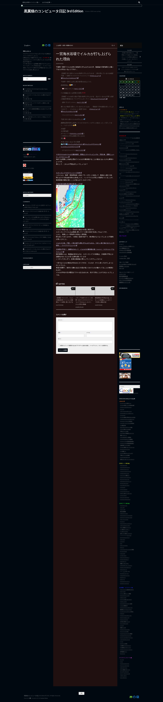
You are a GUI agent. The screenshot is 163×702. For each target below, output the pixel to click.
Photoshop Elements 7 (124, 557)
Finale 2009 (122, 553)
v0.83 (131, 165)
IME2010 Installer (124, 513)
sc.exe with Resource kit (125, 639)
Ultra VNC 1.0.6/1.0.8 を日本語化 (127, 423)
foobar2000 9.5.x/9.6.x (125, 575)
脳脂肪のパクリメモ (124, 282)
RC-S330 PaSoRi (123, 551)
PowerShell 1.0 (123, 561)
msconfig (122, 625)
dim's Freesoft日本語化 (125, 280)
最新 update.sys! (123, 435)
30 (129, 95)
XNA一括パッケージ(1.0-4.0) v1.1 (133, 171)
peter (24, 221)
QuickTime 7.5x (123, 573)
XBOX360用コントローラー (126, 493)
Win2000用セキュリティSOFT (126, 453)
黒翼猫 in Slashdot (124, 266)
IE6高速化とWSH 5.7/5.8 (125, 647)
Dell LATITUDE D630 (124, 671)
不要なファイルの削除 (125, 455)
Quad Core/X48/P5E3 (124, 665)
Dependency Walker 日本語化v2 (132, 223)
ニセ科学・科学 (60, 45)
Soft (128, 535)
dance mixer (122, 539)
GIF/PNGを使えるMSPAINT (126, 599)
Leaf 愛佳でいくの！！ (125, 529)
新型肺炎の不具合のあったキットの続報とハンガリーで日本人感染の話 (103, 300)
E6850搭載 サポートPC (125, 669)
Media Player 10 (123, 569)
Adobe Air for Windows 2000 (126, 517)
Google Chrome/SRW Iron (125, 567)
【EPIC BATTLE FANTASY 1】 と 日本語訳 (36, 225)
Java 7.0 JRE (122, 509)
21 (123, 92)
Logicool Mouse (123, 495)
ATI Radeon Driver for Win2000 (132, 141)
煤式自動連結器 (123, 276)
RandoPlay (25, 227)
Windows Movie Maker (125, 629)
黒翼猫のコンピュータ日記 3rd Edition (53, 11)
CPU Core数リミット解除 (125, 593)
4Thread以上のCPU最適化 (125, 437)
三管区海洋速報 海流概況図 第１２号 (68, 184)
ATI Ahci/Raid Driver (124, 483)
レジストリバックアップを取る (126, 611)
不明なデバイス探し (124, 431)
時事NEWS (69, 45)
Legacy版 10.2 (122, 221)
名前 (60, 332)
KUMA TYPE (122, 274)
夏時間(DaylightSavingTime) (126, 609)
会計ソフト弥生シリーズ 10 (126, 533)
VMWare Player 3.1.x (124, 469)
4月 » (124, 97)
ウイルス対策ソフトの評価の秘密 (127, 405)
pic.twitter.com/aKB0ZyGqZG (69, 147)
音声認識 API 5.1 (123, 651)
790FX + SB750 (123, 675)
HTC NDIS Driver (123, 465)
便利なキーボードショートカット (127, 459)
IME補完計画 (123, 425)
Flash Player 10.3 (123, 505)
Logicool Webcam (123, 489)
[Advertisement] (129, 318)
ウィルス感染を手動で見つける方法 (127, 417)
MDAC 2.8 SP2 (123, 597)
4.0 (124, 579)
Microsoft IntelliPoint (124, 497)
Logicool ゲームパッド (124, 491)
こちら (133, 115)
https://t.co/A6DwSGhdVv (75, 144)
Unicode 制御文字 (124, 605)
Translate (135, 393)
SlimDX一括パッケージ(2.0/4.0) (132, 175)
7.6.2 (124, 571)
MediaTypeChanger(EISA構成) (126, 633)
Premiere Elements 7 (124, 559)
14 (123, 90)
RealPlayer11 (123, 577)
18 (135, 90)
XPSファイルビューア (124, 617)
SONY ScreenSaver (124, 545)
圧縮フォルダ (123, 627)
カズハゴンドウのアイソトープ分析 (68, 173)
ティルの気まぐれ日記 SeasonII (127, 264)
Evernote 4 (122, 521)
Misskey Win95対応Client (125, 403)
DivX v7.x (122, 547)
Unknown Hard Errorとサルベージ (127, 419)
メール (88, 332)
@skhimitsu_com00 (75, 133)
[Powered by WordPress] (30, 698)
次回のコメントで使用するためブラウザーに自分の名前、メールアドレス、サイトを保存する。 (84, 345)
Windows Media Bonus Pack (125, 615)
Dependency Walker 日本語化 (126, 421)
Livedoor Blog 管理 (124, 258)
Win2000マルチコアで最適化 (126, 439)
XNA (121, 591)
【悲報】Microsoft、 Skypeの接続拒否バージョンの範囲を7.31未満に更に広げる (64, 300)
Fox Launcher (122, 415)
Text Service (122, 653)
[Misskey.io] (43, 45)
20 (120, 92)
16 (129, 90)
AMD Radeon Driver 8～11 (125, 481)
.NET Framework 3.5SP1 (125, 525)
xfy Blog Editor (123, 555)
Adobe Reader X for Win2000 (126, 515)
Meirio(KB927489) (124, 623)
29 (126, 95)
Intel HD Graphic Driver (125, 467)
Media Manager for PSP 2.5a (126, 523)
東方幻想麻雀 (123, 511)
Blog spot (121, 268)
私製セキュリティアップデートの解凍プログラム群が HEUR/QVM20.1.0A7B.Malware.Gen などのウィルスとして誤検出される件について (129, 125)
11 (135, 87)
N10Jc (121, 661)
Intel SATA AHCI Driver (124, 485)
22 (126, 92)
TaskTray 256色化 (123, 643)
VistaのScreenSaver (124, 531)
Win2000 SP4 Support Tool (125, 635)
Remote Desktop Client (125, 449)
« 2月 (120, 97)
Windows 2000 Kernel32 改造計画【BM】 (36, 211)
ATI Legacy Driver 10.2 (124, 479)
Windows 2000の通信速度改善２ (127, 443)
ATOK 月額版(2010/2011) (125, 527)
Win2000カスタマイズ (125, 457)
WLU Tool (122, 409)
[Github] (46, 45)
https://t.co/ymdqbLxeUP (69, 78)
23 (129, 92)
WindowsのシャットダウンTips (126, 413)
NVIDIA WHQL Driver (124, 473)
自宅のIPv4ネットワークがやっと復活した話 (37, 103)
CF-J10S (122, 659)
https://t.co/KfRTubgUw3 (92, 144)
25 (135, 92)
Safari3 (121, 579)
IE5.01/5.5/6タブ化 (124, 631)
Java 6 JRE (122, 507)
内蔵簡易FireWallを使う (125, 445)
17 (132, 90)
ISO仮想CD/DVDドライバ (125, 645)
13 (120, 90)
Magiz (33, 207)
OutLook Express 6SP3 (125, 595)
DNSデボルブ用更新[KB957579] (127, 433)
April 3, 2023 (78, 88)
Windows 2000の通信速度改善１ (127, 441)
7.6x (128, 573)
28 (123, 95)
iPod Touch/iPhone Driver (125, 499)
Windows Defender (124, 619)
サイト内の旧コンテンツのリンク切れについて (37, 117)
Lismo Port (122, 541)
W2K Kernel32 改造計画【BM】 (127, 589)
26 (138, 92)
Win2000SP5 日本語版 (125, 252)
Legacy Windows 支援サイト (127, 246)
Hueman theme (44, 698)
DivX (121, 543)
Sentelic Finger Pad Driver (125, 477)
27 (120, 95)
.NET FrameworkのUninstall (126, 411)
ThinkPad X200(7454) (124, 663)
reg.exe (121, 641)
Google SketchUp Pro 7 (125, 537)
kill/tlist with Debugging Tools (126, 637)
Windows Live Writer (124, 583)
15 (126, 90)
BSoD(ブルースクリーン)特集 (126, 427)
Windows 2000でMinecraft (125, 407)
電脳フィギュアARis (124, 563)
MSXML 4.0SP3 (123, 601)
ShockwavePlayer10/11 (125, 581)
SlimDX (123, 591)
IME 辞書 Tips (123, 451)
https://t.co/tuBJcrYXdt (69, 111)
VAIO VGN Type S (123, 667)
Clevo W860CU (123, 677)
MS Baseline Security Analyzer (126, 649)
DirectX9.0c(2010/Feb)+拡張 (126, 603)
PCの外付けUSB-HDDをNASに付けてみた (36, 89)
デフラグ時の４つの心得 (125, 429)
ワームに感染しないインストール (127, 447)
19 (138, 90)
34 (74, 288)
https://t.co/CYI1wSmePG (98, 99)
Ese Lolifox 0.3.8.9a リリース (131, 179)
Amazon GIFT (26, 168)
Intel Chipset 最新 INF (124, 475)
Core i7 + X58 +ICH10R (125, 673)
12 (138, 87)
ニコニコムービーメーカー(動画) (127, 549)
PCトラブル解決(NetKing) (126, 278)
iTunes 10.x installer (124, 519)
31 (132, 95)
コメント (61, 320)
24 (132, 92)
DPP (130, 535)
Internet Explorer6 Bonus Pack (126, 607)
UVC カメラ (122, 487)
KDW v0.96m (128, 181)
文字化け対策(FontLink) (125, 621)
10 (132, 87)
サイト (59, 338)
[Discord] (49, 45)
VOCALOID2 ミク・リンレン (126, 565)
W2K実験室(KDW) (124, 248)
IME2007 (122, 613)
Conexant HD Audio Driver (125, 471)
